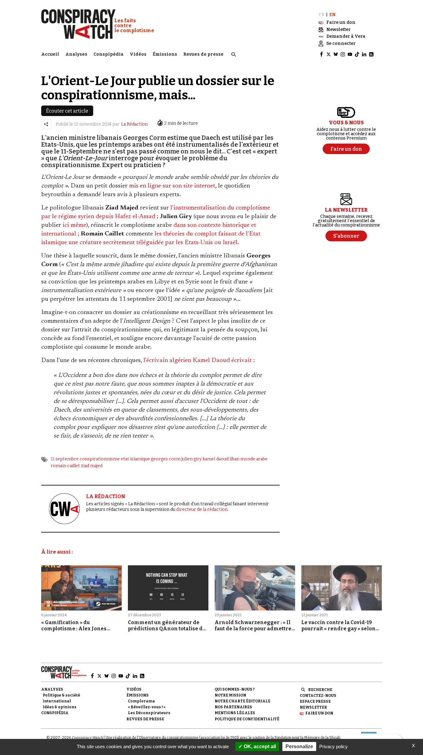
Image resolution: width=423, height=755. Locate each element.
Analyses (76, 54)
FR (322, 14)
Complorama (141, 701)
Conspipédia (109, 54)
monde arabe (254, 459)
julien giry (191, 459)
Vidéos (138, 54)
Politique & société (61, 695)
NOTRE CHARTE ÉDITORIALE (242, 701)
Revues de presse (203, 54)
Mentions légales (235, 713)
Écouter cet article (67, 111)
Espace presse (315, 701)
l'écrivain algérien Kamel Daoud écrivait (197, 360)
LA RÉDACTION (105, 496)
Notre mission (230, 695)
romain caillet (65, 465)
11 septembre (65, 459)
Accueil (50, 54)
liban (234, 459)
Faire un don (319, 713)
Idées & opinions (59, 707)
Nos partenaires (233, 707)
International (57, 701)
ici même (74, 225)
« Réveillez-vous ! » (146, 707)
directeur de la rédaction (202, 509)
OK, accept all (259, 746)
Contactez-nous (318, 695)
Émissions (165, 54)
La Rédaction (134, 124)
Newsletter (313, 707)
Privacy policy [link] (333, 746)
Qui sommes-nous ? (235, 689)
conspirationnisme (100, 459)
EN (332, 14)
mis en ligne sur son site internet (172, 186)
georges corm (166, 459)
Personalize (299, 746)
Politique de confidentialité (247, 719)
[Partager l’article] (46, 124)
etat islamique (135, 459)
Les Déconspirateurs (149, 713)
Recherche (320, 690)
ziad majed (91, 465)
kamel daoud (216, 459)
